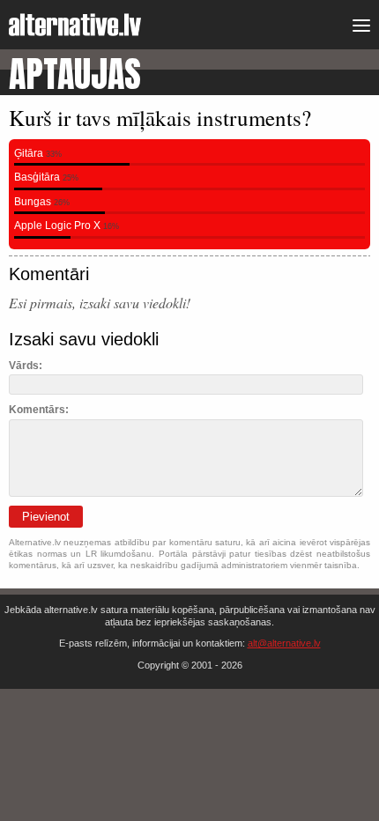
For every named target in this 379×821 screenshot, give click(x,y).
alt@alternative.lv (284, 643)
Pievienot (46, 516)
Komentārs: (39, 409)
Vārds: (25, 365)
